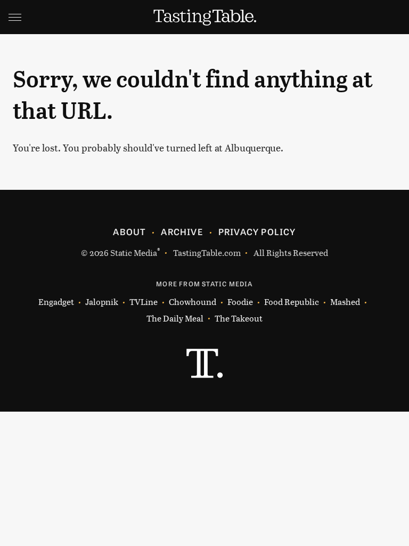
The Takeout (239, 318)
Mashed (345, 301)
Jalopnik (101, 301)
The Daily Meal (174, 318)
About (129, 231)
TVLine (143, 301)
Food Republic (291, 301)
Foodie (240, 301)
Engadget (56, 301)
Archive (181, 231)
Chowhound (192, 301)
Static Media (133, 252)
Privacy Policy (257, 231)
